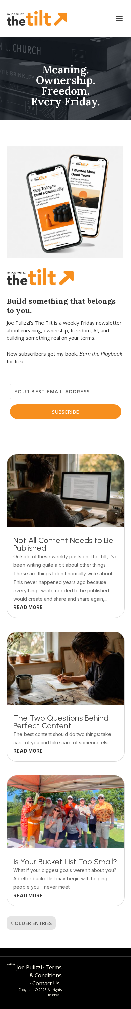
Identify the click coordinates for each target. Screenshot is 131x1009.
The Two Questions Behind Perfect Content (60, 721)
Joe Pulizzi (29, 967)
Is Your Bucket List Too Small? (65, 861)
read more (28, 607)
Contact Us (46, 983)
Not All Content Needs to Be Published (63, 544)
